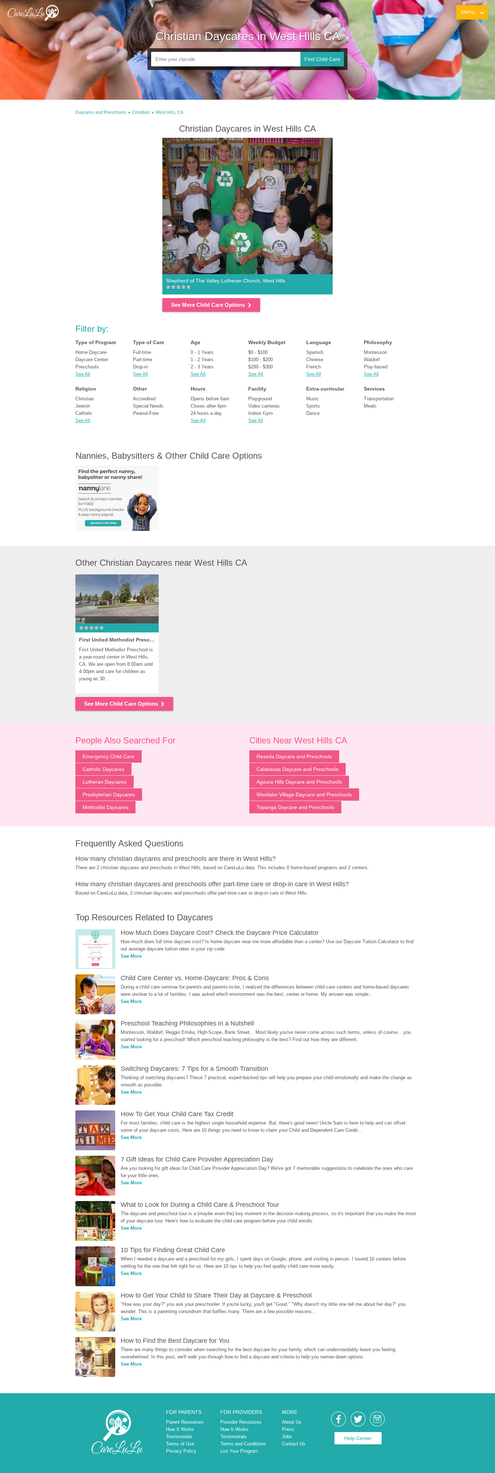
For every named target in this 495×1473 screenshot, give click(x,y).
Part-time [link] (142, 359)
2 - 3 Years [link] (202, 367)
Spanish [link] (314, 352)
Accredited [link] (144, 398)
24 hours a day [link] (206, 413)
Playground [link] (260, 398)
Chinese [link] (314, 359)
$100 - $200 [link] (260, 359)
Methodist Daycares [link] (105, 807)
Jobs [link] (287, 1436)
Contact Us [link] (293, 1444)
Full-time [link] (142, 352)
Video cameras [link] (264, 406)
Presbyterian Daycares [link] (109, 794)
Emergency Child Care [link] (108, 756)
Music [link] (312, 398)
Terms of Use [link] (180, 1444)
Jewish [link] (82, 406)
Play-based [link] (375, 367)
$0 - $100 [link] (258, 352)
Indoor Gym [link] (260, 413)
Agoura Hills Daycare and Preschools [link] (299, 782)
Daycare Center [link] (91, 359)
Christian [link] (141, 112)
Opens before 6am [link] (210, 398)
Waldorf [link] (372, 359)
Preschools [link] (87, 367)
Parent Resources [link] (185, 1422)
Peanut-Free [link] (146, 413)
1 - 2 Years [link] (202, 359)
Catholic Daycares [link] (103, 769)
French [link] (313, 367)
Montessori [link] (375, 352)
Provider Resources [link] (241, 1422)
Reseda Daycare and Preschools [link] (294, 756)
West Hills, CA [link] (169, 112)
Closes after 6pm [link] (208, 406)
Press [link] (288, 1429)
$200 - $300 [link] (260, 367)
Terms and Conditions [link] (243, 1444)
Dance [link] (313, 413)
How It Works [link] (180, 1429)
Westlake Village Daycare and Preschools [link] (304, 794)
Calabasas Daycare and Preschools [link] (297, 769)
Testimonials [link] (179, 1436)
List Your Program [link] (239, 1451)
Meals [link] (370, 406)
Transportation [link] (379, 398)
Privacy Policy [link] (181, 1451)
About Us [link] (291, 1422)
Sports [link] (313, 406)
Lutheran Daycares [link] (104, 782)
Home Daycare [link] (91, 352)
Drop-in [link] (140, 367)
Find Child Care (322, 59)
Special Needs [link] (148, 406)
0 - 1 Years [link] (202, 352)
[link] (33, 13)
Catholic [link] (83, 413)
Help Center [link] (358, 1438)
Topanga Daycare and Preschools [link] (295, 807)
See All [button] (82, 374)
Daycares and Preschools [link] (100, 112)
